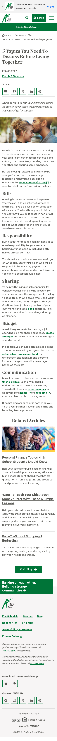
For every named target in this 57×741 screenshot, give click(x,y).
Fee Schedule (10, 616)
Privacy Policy (10, 636)
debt (31, 309)
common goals (37, 389)
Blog (30, 35)
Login (40, 18)
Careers (28, 616)
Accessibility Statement (17, 629)
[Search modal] (27, 18)
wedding (41, 393)
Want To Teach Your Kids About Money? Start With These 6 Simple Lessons (28, 499)
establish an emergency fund (20, 354)
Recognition (9, 623)
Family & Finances (13, 76)
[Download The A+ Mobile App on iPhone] (5, 683)
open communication (32, 182)
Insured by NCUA (27, 726)
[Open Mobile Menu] (51, 18)
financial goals (11, 382)
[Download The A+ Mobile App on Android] (14, 683)
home (23, 393)
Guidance (19, 35)
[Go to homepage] (9, 18)
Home (8, 35)
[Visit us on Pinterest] (39, 700)
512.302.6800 (9, 651)
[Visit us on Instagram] (14, 700)
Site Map (27, 623)
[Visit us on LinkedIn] (31, 700)
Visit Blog (26, 569)
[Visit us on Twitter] (22, 700)
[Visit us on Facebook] (5, 700)
